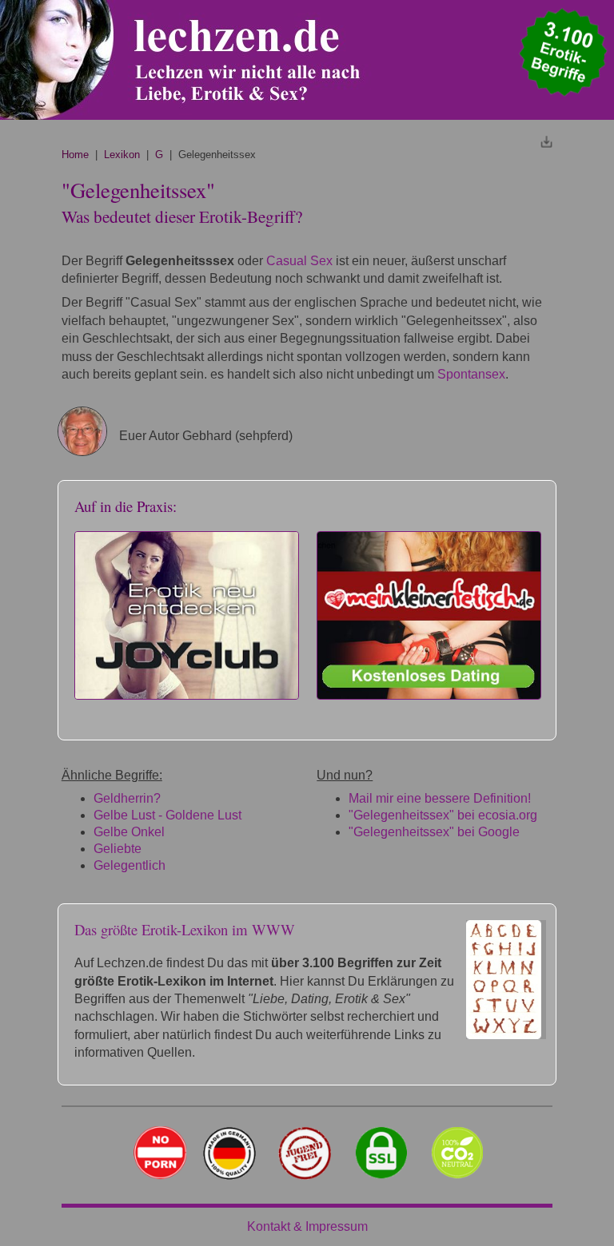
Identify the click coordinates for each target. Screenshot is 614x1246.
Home (75, 155)
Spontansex (471, 374)
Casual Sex (299, 261)
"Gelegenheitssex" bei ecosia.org (443, 815)
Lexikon (122, 155)
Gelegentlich (129, 865)
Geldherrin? (127, 798)
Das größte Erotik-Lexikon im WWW (184, 929)
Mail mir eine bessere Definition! (440, 798)
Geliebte (118, 848)
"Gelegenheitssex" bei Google (434, 832)
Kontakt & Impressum (307, 1226)
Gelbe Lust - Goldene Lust (167, 815)
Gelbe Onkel (129, 832)
